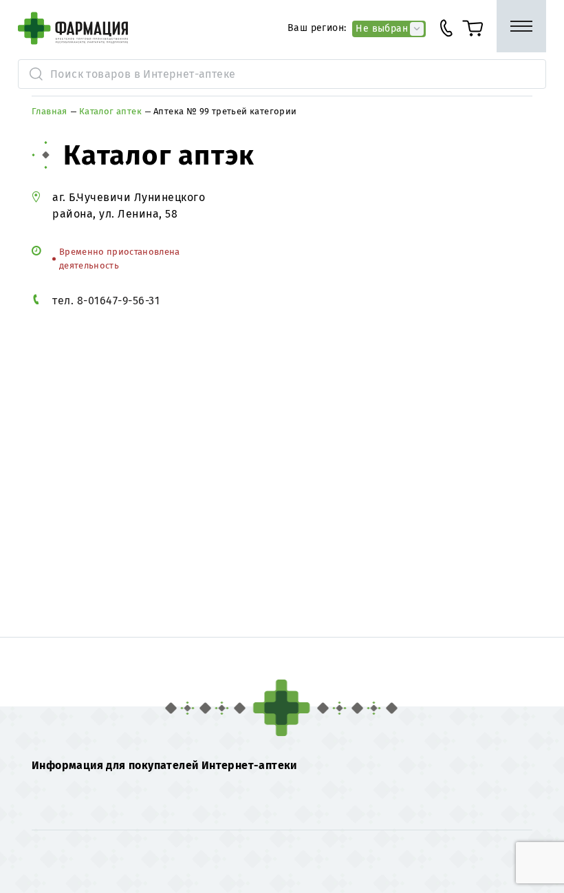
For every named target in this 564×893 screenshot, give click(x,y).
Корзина (478, 28)
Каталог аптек (110, 111)
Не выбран (382, 28)
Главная (49, 111)
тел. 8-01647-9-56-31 (106, 300)
